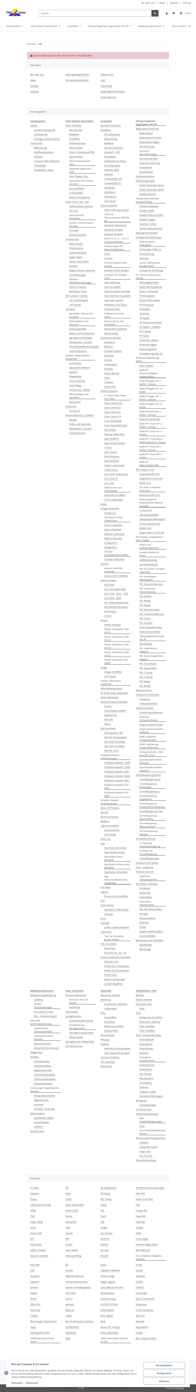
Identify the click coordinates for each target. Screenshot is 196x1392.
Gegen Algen (75, 257)
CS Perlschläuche (144, 1310)
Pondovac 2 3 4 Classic (115, 304)
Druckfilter (74, 138)
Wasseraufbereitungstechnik (150, 1138)
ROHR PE (105, 1238)
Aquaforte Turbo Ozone (116, 909)
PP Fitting (105, 1193)
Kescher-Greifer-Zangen (116, 270)
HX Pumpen (110, 611)
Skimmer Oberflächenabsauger (80, 281)
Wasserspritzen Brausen (46, 1048)
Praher (33, 1199)
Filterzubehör (76, 147)
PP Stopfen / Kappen (149, 326)
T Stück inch (145, 510)
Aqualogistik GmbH (40, 1332)
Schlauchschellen (145, 708)
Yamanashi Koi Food (40, 1204)
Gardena (38, 999)
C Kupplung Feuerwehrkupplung (149, 845)
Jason (103, 1264)
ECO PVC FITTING (109, 1304)
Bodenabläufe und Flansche (78, 323)
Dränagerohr (146, 1044)
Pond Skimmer (111, 460)
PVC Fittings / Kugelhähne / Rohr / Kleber (150, 539)
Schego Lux (110, 512)
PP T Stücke (145, 331)
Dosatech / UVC (112, 152)
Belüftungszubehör (44, 152)
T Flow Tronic (111, 469)
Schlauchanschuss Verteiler (43, 1037)
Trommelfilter (76, 192)
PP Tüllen (144, 335)
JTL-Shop (180, 1388)
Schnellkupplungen (149, 858)
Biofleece (108, 143)
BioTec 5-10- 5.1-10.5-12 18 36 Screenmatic (116, 240)
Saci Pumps (106, 1233)
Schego (139, 1227)
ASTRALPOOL (72, 1327)
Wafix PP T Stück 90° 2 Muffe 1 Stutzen (150, 448)
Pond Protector (111, 456)
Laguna (104, 891)
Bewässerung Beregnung (43, 995)
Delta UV (70, 1310)
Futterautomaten (78, 234)
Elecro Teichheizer (145, 1298)
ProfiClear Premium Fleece (114, 315)
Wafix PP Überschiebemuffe (149, 463)
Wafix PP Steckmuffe (149, 419)
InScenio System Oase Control (115, 264)
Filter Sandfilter (147, 1030)
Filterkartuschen (77, 143)
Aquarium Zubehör (110, 995)
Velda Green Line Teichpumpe (113, 489)
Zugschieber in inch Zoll (151, 532)
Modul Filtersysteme (79, 197)
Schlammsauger (77, 274)
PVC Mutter (145, 600)
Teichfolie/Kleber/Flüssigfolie (84, 346)
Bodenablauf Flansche (147, 128)
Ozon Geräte (107, 905)
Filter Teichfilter (74, 125)
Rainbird (34, 1193)
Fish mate (70, 1293)
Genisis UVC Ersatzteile (116, 575)
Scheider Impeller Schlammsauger (110, 802)
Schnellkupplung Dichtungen (148, 785)
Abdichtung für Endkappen (147, 243)
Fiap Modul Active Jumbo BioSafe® (117, 866)
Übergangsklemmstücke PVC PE (151, 638)
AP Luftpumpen (112, 134)
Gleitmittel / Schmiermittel (146, 903)
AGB (103, 80)
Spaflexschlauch (147, 194)
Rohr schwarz (146, 365)
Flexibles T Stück (147, 224)
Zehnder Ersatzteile (111, 125)
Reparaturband (147, 918)
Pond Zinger (142, 1238)
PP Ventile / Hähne (148, 340)
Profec (69, 1199)
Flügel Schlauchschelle (151, 724)
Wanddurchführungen (151, 1096)
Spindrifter (71, 1221)
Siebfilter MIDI (111, 169)
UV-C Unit (109, 483)
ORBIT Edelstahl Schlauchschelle (147, 738)
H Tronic (34, 1187)
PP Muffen (144, 309)
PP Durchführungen (149, 300)
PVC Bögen (144, 681)
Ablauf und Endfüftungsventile (149, 546)
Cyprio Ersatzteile (110, 825)
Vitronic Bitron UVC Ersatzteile (114, 323)
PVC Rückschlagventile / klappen (151, 658)
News (162, 2)
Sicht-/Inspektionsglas (150, 627)
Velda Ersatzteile (109, 391)
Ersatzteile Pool (143, 1004)
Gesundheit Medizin (79, 367)
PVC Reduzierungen (149, 609)
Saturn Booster (112, 373)
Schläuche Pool (143, 1109)
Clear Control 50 (112, 412)
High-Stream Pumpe (114, 443)
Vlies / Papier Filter (78, 176)
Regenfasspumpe (43, 1070)
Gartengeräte (41, 134)
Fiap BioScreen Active (115, 847)
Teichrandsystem (78, 351)
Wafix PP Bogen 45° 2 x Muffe (151, 390)
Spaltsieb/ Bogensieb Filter (80, 170)
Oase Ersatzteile (109, 205)
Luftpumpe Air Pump (115, 161)
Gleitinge (144, 258)
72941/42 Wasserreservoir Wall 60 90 (116, 217)
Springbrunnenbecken (80, 337)
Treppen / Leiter (147, 1091)
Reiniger (143, 913)
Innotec (69, 1270)
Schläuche (144, 699)
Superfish (141, 1216)
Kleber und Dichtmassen (82, 333)
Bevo (103, 1321)
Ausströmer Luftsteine (115, 1004)
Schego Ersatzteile (110, 508)
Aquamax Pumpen (113, 229)
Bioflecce (105, 821)
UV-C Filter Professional (116, 474)
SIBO (68, 1227)
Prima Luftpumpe (113, 525)
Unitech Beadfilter (113, 983)
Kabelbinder (145, 944)
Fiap (103, 843)
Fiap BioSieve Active (114, 852)
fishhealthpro (107, 1293)
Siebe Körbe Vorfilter (150, 631)
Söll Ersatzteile (108, 728)
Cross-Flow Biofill (113, 420)
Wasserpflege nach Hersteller (79, 396)
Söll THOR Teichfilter (114, 741)
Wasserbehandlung (146, 1160)
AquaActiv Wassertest (115, 225)
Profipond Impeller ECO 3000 (116, 786)
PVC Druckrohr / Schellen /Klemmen (152, 570)
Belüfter (140, 995)
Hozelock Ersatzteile (111, 337)
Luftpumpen (110, 364)
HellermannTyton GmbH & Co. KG (114, 1340)
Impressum (16, 1382)
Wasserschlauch (42, 1043)
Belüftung (106, 999)
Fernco (69, 1298)
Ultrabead (109, 187)
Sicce (103, 918)
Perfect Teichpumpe (114, 979)
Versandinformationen (77, 80)
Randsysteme (146, 1078)
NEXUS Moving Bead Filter (79, 163)
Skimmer (144, 1087)
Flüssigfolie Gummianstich (147, 1059)
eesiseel (70, 1304)
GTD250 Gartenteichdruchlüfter (116, 553)
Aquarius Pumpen (113, 234)
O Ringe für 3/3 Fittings (151, 270)
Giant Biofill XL (111, 438)
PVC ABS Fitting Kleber (150, 909)
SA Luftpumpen (112, 165)
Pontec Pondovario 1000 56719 (116, 631)
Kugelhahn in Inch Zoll (151, 478)
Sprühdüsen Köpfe (43, 1117)
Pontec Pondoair (112, 624)
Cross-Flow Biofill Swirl (115, 425)
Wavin (104, 1204)
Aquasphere (142, 1327)
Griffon (139, 1281)
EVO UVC (108, 719)
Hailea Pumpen (108, 580)
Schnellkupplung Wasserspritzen (148, 825)
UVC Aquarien (108, 1061)
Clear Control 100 (113, 403)
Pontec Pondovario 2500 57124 (116, 654)
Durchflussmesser (148, 564)
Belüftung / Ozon (78, 291)
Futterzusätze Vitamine (81, 206)
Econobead (110, 156)
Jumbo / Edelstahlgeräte (116, 927)
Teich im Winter (77, 380)
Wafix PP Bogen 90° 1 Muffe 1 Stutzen (150, 398)
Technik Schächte (145, 871)
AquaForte (71, 1332)
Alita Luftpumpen (110, 697)
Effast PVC (35, 1304)
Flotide (33, 1293)
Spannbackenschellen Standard (150, 769)
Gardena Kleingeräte (44, 129)
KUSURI (104, 1255)
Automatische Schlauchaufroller (43, 1030)
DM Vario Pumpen (113, 147)
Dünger (73, 419)
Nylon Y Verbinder (148, 291)
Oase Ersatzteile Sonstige (117, 291)
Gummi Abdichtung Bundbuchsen (149, 264)
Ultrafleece (109, 192)
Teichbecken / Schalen (80, 342)
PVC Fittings (145, 1073)
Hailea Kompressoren (77, 1281)
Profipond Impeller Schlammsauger (110, 757)
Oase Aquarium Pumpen (117, 1052)
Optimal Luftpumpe (114, 533)
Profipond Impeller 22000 (117, 767)
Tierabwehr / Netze (44, 169)
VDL (102, 1210)
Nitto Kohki (36, 1244)
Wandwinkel (145, 643)
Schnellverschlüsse (145, 838)
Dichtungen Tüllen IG (150, 249)
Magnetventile (41, 1100)
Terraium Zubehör (110, 1057)
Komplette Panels (148, 1146)
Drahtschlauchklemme (151, 712)
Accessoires (75, 363)
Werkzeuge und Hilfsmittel (149, 940)
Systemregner (37, 1113)
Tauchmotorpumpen (44, 1074)
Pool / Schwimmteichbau (148, 1035)
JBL (67, 1264)
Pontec (104, 620)
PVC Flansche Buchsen (150, 584)
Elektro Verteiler (144, 999)
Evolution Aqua (108, 1298)
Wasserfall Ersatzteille (115, 328)
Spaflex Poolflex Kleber (151, 931)
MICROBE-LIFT (143, 1250)
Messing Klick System (147, 232)
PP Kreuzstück (146, 304)
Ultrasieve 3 (110, 196)
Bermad (140, 1321)
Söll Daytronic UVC (113, 732)
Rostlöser (144, 922)
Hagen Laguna (108, 1281)
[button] (166, 13)
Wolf (68, 1338)
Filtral (107, 253)
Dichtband (144, 888)
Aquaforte (106, 129)
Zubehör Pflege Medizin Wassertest (78, 357)
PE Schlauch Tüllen (43, 1011)
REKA (68, 1193)
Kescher (73, 372)
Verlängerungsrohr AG (150, 353)
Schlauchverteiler (148, 703)
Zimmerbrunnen (74, 1046)
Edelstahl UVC (111, 961)
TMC (32, 1216)
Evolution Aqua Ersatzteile (114, 701)
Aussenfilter (110, 1017)
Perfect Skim (110, 974)
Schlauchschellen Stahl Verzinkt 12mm (151, 754)
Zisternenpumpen (43, 1083)
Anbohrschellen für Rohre (149, 554)
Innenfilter (109, 1021)
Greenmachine (111, 830)
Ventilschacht (37, 1131)
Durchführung (146, 146)
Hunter (139, 1270)
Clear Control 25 (112, 407)
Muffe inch (145, 482)
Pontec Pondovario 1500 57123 (116, 646)
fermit (33, 1298)
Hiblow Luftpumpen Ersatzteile (111, 682)
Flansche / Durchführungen (148, 152)
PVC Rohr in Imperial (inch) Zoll (150, 489)
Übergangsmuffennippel (152, 519)
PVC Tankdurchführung (151, 614)
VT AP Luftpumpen (113, 499)
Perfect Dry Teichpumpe (116, 966)
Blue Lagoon (107, 1315)
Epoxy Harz (145, 892)
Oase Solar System (113, 300)
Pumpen (38, 156)
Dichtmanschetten (145, 176)
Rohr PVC (140, 1193)
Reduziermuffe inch (149, 495)
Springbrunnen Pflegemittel (80, 1041)
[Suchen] (154, 13)
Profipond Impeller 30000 (117, 776)
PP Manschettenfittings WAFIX (147, 359)
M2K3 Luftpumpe (113, 538)
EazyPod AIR (110, 715)
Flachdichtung (146, 253)
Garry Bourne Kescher (112, 1287)
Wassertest (75, 401)
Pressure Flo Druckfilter (116, 896)
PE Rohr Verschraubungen (43, 1006)
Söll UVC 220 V (111, 750)
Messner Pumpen (39, 1255)
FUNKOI (140, 1287)
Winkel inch (145, 528)
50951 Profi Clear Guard (116, 209)
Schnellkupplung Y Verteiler (149, 833)
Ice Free (108, 258)
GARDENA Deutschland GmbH (42, 1340)
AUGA (103, 504)
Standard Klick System (147, 862)
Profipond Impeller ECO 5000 (116, 794)
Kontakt (174, 2)
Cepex (69, 1315)
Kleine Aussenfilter (114, 1026)
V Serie (107, 615)
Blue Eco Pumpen (110, 816)
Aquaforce (109, 342)
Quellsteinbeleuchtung (81, 1020)
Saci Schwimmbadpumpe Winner (152, 1132)
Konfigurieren (164, 1373)
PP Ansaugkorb (147, 295)
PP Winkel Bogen (147, 344)
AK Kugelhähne (108, 1187)
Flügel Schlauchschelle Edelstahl (151, 731)
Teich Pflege (75, 385)
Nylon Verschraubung (150, 286)
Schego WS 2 (110, 547)
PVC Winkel (145, 685)
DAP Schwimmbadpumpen (150, 1120)
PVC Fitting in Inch (145, 469)
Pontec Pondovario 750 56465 (116, 661)
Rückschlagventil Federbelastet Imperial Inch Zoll (151, 502)
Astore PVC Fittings (110, 1327)
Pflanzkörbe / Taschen (80, 428)
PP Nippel (144, 318)
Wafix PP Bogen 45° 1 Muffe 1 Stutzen (150, 382)
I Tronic (108, 447)
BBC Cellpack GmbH (146, 1338)
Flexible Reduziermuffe (151, 215)
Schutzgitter (145, 1082)
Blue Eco (140, 1315)
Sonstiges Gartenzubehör (47, 138)
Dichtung (35, 1310)
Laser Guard (110, 452)
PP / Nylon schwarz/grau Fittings (148, 276)
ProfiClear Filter (112, 309)
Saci (103, 900)
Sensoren (39, 1104)
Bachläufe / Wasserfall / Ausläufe (81, 315)
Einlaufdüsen (146, 1048)
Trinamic (108, 382)
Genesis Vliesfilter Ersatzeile (113, 570)
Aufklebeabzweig (148, 559)
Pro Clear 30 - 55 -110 (115, 952)
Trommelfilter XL (112, 183)
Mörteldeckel (146, 171)
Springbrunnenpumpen (81, 1032)
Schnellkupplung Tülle (150, 811)
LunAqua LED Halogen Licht (115, 276)
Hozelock (34, 1276)
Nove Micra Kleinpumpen (117, 1048)
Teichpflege (40, 165)
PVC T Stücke (146, 672)
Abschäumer (75, 129)
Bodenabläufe (146, 1039)
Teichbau (70, 309)
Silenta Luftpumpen (114, 465)
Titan (106, 377)
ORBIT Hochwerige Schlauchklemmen (148, 746)
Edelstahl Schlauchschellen (148, 718)
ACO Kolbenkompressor (116, 602)
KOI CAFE (35, 1264)
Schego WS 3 (110, 542)
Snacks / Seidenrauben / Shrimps (81, 224)
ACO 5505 (109, 584)
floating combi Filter (114, 434)
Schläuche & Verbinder (147, 694)
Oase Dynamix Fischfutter (76, 217)
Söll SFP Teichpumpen (115, 737)
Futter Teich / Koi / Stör (77, 201)
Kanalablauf (145, 167)
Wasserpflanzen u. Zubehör (80, 415)
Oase (142, 1125)
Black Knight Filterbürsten (43, 1321)
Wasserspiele (111, 333)
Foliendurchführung (149, 163)
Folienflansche (146, 1065)
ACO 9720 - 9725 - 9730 (116, 593)
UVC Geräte (75, 304)
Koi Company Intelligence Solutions (149, 1257)
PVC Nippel (145, 605)
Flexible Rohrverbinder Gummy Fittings (147, 200)
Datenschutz (31, 1382)
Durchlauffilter (76, 188)
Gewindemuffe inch (149, 474)
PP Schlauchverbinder (150, 322)
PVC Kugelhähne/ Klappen (148, 650)
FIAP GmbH (141, 1293)
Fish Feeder (110, 429)
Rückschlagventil (148, 349)
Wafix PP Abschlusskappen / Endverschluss (149, 373)
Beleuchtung (40, 147)
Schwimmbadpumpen (147, 1113)
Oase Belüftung (112, 282)
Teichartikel (36, 143)
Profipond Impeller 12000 (117, 762)
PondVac (108, 368)
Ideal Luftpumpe (112, 529)
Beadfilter (74, 134)
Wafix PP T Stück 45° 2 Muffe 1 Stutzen (150, 425)
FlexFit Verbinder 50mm (151, 185)
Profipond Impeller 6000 (116, 780)
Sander (69, 1233)
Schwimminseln (77, 433)
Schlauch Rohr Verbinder (47, 161)
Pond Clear (109, 948)
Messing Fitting (73, 1255)
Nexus (107, 723)
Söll (102, 1221)
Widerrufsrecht (108, 97)
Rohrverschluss (144, 690)
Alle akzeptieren (164, 1365)
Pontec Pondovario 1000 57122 (116, 638)
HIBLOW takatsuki (75, 1276)
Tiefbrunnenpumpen (45, 1079)
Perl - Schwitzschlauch (45, 1016)
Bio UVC (105, 812)
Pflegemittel (75, 376)
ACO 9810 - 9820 (112, 598)
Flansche (144, 1052)
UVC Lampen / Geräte (76, 295)
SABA (138, 1233)
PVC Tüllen (144, 618)
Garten (33, 125)
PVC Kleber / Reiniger (147, 883)
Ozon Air (108, 914)
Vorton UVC (110, 386)
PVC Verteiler (146, 622)
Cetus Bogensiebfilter (115, 710)
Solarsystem (72, 1011)
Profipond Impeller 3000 (116, 771)
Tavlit (103, 1216)
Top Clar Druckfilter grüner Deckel (114, 938)
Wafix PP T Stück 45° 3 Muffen (150, 433)
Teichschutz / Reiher (79, 389)
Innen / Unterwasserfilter (82, 152)
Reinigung (141, 1100)
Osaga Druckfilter (113, 671)
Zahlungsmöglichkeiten (77, 74)
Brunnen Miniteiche (76, 995)
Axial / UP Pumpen (110, 807)
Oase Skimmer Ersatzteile (117, 295)
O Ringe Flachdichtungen (149, 237)
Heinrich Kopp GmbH (147, 1244)
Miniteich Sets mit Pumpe (78, 1001)
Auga (33, 1327)
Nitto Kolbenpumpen (111, 688)
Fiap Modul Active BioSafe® (113, 858)
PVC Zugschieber (148, 668)
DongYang (141, 1304)
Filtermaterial (76, 248)
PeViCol (104, 1244)
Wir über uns (148, 2)
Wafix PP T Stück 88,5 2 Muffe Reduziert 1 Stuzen (152, 441)
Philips (69, 1244)
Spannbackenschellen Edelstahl (150, 761)
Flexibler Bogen (147, 219)
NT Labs (105, 1250)
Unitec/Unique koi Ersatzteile (115, 957)
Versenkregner (41, 1122)
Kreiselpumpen (42, 1061)
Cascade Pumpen (113, 351)
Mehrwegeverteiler (149, 282)
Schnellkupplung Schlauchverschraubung (151, 805)
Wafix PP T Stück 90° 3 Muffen (150, 456)
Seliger (104, 1227)
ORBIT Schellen (38, 1250)
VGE (138, 1204)
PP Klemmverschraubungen (150, 1187)
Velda (33, 1210)
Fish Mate (106, 887)
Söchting (140, 1221)
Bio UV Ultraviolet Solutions (79, 1321)
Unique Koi (141, 1210)
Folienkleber (145, 897)
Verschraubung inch (149, 523)
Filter (103, 1012)
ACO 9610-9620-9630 (115, 589)
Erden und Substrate (80, 424)
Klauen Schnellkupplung (78, 1287)
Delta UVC (106, 838)
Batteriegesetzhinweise (112, 91)
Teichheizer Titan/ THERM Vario (113, 519)
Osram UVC (36, 1233)
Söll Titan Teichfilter (114, 746)
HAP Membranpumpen (116, 606)
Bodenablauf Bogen (149, 142)
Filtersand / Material (149, 1021)
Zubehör (38, 1126)
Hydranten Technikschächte (148, 878)
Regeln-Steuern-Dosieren (82, 270)
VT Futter (73, 230)
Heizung (105, 1039)
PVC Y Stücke (146, 676)
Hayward (144, 1142)
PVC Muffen (145, 596)
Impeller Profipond (110, 1270)
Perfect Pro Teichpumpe (116, 970)
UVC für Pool (145, 1155)
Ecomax (108, 359)
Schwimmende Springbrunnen (77, 1027)
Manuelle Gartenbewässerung (40, 1022)
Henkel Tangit (108, 1276)
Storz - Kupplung (144, 867)
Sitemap (187, 2)
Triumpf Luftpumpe (114, 559)
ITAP (32, 1270)
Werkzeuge (145, 949)
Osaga (104, 667)
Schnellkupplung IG (149, 791)
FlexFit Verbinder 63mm (151, 189)
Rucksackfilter (111, 1030)
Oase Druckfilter (112, 286)
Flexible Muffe (146, 210)
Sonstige (105, 922)
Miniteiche (74, 1007)
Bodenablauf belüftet (150, 137)
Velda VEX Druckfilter (115, 495)
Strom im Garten (77, 286)
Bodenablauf (146, 133)
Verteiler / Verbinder (44, 1108)
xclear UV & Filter (144, 1199)
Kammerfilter (76, 156)
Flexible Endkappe (148, 206)
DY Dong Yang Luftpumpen (114, 692)
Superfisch (106, 931)
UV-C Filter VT (111, 478)
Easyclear (109, 355)
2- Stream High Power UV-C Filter (115, 397)
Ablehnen (164, 1381)
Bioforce (108, 346)
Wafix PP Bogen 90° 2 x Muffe (151, 405)
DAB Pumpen (107, 1310)
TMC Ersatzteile (109, 943)
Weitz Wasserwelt (75, 1204)
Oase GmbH (72, 1250)
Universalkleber (147, 935)
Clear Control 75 (112, 416)
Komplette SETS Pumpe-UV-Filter (81, 182)
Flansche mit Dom (148, 158)
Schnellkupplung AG (149, 779)
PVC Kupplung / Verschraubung (147, 590)
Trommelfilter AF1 (113, 178)
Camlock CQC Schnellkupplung (148, 852)
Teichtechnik (72, 239)
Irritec (139, 1264)
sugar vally (145, 1151)
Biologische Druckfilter (150, 1017)
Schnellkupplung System (148, 774)
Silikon (142, 927)
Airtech (108, 706)
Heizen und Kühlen (79, 261)
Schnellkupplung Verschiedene (148, 817)
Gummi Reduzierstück (150, 228)
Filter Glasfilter (147, 1026)
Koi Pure (73, 210)
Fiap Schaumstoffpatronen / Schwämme (116, 879)
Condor (34, 1315)
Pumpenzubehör (42, 1065)
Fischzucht (71, 406)
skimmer (108, 174)
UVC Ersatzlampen (78, 300)
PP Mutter (144, 313)
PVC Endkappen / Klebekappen (148, 578)
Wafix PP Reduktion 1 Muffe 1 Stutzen (150, 413)
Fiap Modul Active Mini (116, 872)
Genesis (105, 563)
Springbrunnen (73, 1016)
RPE (67, 1238)
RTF (32, 1238)
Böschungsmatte (77, 328)
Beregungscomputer (44, 1095)
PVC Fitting (106, 1199)
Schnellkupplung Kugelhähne (148, 797)
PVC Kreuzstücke (147, 663)
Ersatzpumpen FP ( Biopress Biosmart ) (114, 248)
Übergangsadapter (149, 514)
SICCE (33, 1227)
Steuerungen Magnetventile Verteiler (44, 1089)
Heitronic (140, 1276)
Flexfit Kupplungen (145, 180)
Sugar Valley (36, 1221)
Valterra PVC (72, 1210)
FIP (67, 1187)
